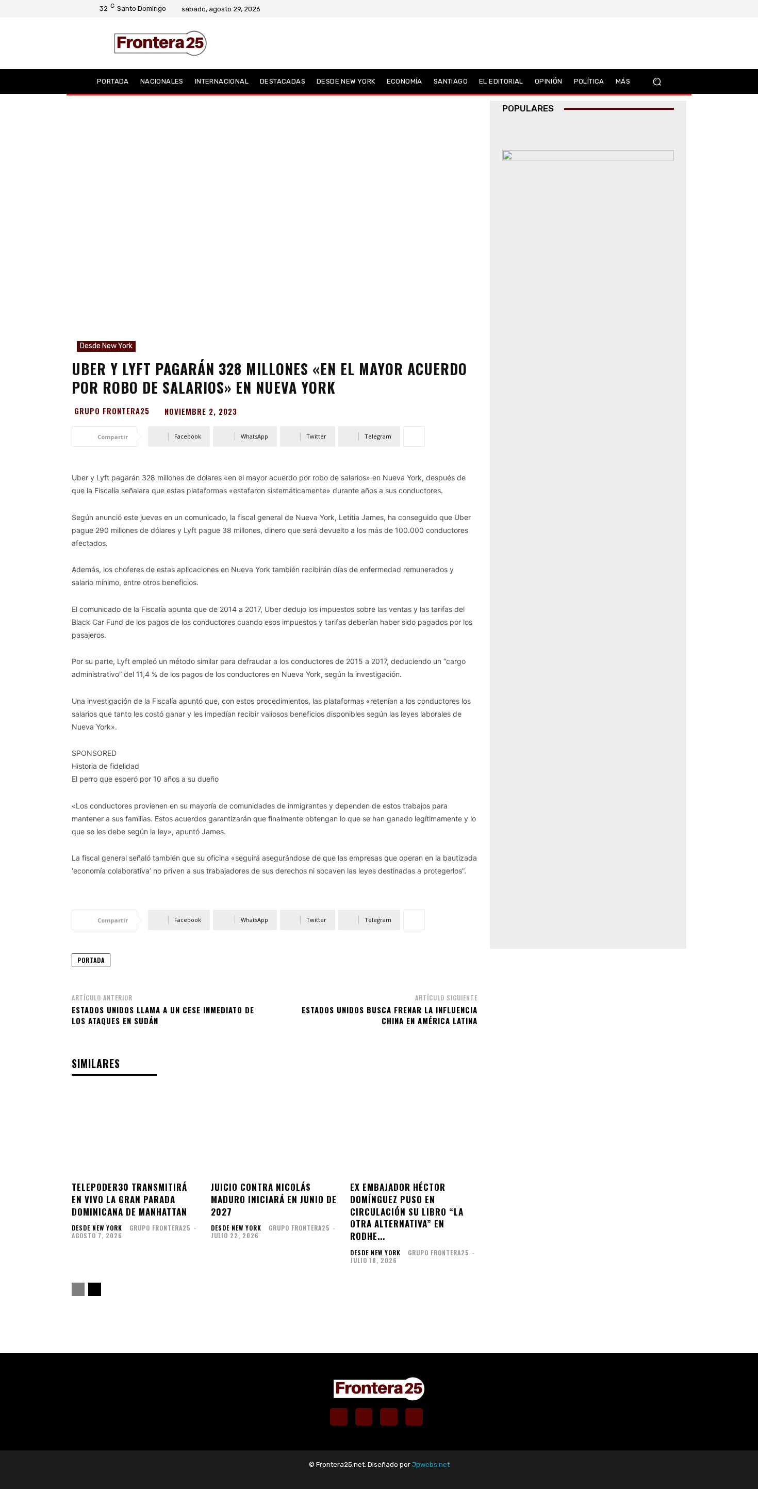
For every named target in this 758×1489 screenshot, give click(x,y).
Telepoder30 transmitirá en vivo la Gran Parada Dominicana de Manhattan (129, 1199)
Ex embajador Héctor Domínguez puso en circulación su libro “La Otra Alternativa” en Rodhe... (407, 1211)
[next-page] (94, 1289)
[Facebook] (620, 8)
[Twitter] (646, 8)
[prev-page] (78, 1289)
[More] (414, 436)
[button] (657, 81)
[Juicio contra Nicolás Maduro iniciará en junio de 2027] (274, 1133)
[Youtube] (660, 8)
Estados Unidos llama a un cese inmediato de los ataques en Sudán (163, 1015)
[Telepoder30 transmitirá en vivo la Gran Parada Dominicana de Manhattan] (135, 1133)
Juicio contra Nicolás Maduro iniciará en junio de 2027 (274, 1199)
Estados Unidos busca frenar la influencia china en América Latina (389, 1015)
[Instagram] (633, 8)
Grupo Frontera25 (112, 411)
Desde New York (106, 346)
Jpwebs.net (431, 1464)
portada (91, 960)
